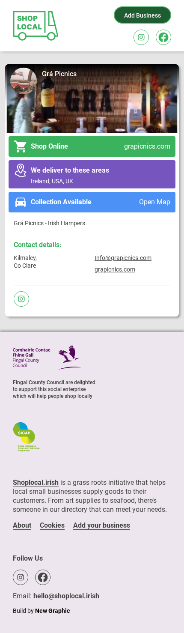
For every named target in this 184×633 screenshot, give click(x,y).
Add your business (101, 525)
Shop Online (100, 146)
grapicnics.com (115, 269)
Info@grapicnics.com (123, 257)
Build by (41, 610)
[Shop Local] (36, 25)
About (22, 525)
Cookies (52, 525)
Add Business (142, 15)
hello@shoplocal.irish (66, 596)
